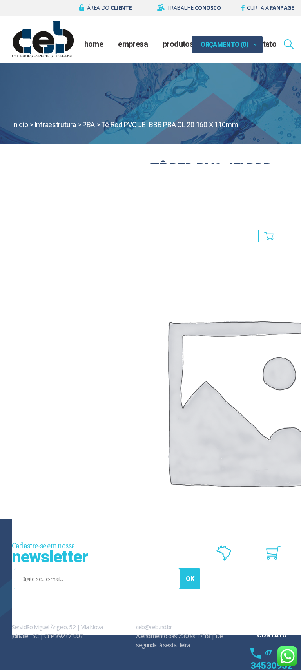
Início (20, 124)
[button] (105, 8)
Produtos (178, 44)
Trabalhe (194, 7)
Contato (263, 44)
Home (93, 44)
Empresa (133, 44)
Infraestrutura (55, 124)
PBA (88, 124)
